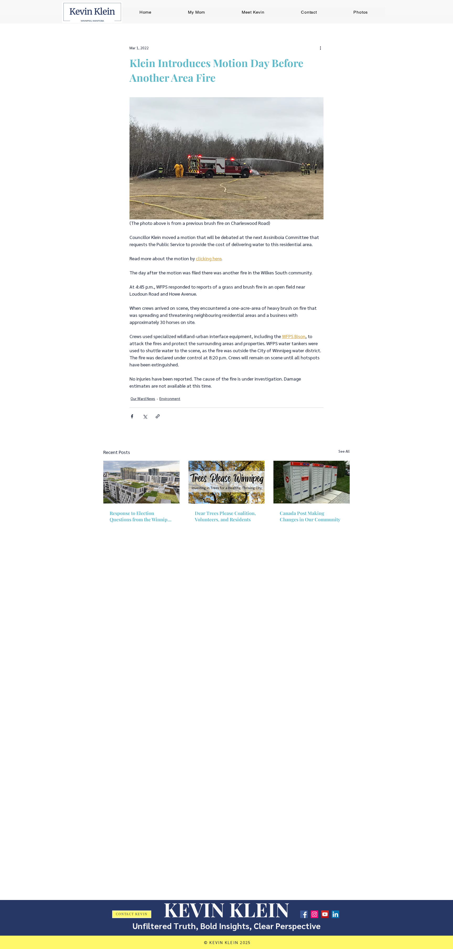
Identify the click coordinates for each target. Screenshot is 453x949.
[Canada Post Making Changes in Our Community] (311, 482)
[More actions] (320, 48)
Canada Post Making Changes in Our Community (310, 516)
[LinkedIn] (335, 914)
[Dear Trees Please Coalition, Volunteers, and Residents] (226, 482)
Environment (169, 398)
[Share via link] (157, 416)
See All (344, 451)
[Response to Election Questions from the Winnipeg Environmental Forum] (141, 482)
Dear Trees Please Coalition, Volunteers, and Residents (225, 516)
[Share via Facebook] (132, 416)
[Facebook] (304, 914)
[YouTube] (325, 914)
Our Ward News (143, 398)
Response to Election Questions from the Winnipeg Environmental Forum (141, 516)
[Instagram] (314, 914)
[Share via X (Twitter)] (144, 416)
